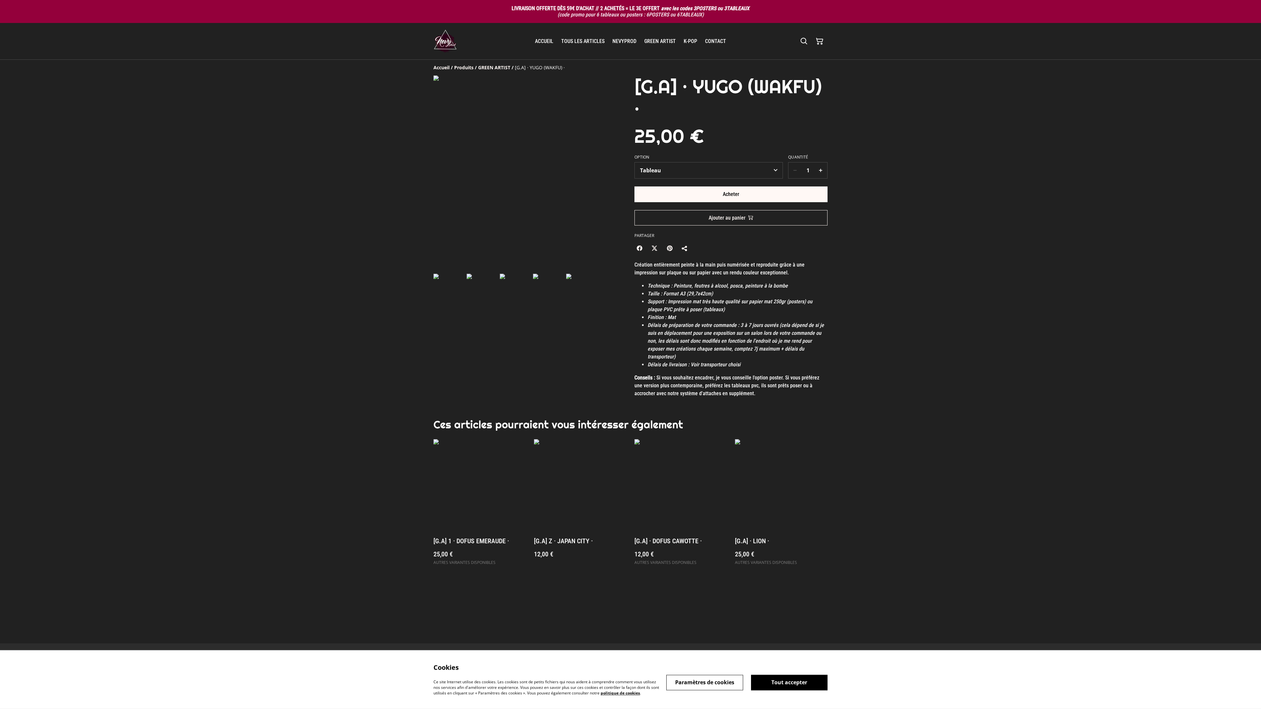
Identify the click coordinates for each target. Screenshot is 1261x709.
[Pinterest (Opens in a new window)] (670, 248)
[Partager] (685, 248)
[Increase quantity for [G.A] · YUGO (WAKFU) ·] (821, 170)
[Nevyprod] (445, 41)
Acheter (731, 194)
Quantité (798, 157)
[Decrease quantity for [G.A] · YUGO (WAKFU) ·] (795, 170)
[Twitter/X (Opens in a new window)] (654, 248)
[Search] (804, 41)
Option (642, 157)
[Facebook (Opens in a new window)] (639, 248)
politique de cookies (620, 693)
